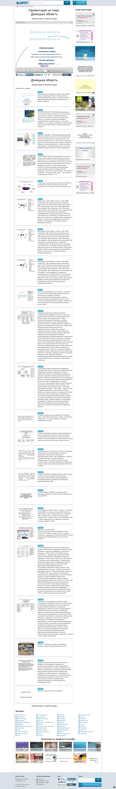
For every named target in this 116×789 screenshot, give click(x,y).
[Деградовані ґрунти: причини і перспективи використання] (36, 746)
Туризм (61, 731)
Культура (61, 722)
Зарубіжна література (23, 722)
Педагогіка (62, 726)
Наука (82, 724)
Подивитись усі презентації (93, 759)
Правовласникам (44, 780)
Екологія (40, 720)
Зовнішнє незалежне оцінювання (46, 722)
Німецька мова (63, 724)
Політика (82, 726)
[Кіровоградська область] (85, 154)
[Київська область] (85, 53)
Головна (17, 6)
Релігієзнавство (42, 730)
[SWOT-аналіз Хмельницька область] (85, 87)
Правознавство (42, 728)
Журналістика (84, 720)
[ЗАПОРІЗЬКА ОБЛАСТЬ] (85, 36)
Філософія (83, 733)
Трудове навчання (43, 731)
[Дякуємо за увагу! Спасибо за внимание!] (26, 695)
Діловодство (20, 720)
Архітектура (20, 717)
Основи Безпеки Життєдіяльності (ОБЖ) (46, 726)
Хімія (18, 735)
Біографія (62, 717)
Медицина (20, 724)
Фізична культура (64, 733)
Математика (83, 722)
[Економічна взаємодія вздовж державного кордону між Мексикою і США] (51, 746)
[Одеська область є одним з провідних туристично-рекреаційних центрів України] (85, 70)
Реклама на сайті (44, 782)
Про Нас (41, 779)
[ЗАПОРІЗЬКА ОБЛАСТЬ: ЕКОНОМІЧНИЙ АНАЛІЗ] (85, 187)
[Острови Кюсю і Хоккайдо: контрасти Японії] (65, 746)
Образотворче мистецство (25, 726)
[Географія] (36, 758)
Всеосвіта (41, 784)
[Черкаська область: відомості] (85, 120)
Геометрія (83, 718)
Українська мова (22, 733)
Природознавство (64, 728)
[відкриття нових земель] (22, 758)
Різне (18, 730)
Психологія (83, 728)
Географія (62, 718)
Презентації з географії (27, 6)
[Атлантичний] (65, 758)
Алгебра (61, 715)
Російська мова (63, 730)
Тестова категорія (22, 731)
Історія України (42, 715)
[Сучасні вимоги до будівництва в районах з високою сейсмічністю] (94, 746)
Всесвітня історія (43, 718)
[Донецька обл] (85, 103)
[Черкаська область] (85, 170)
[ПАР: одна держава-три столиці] (79, 746)
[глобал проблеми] (22, 746)
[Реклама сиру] (79, 758)
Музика (40, 724)
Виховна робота (22, 718)
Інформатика (21, 715)
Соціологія (83, 730)
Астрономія (41, 717)
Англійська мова (85, 715)
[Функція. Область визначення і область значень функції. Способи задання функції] (85, 137)
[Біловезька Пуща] (51, 758)
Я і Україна (62, 735)
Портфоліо (20, 728)
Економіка (62, 720)
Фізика (40, 733)
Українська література (86, 731)
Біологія (82, 717)
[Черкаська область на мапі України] (85, 19)
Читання (40, 735)
